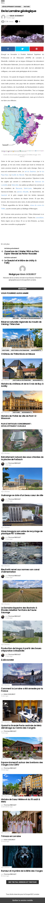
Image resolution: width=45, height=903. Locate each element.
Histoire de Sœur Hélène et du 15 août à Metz (20, 800)
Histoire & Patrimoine (20, 350)
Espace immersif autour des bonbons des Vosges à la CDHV (22, 763)
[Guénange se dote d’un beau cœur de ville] (22, 479)
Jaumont (4, 195)
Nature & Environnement (31, 318)
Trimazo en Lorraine (11, 836)
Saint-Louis (28, 188)
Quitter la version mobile (22, 900)
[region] (22, 233)
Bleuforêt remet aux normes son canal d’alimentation (20, 570)
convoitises (39, 217)
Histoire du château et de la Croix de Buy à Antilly (22, 385)
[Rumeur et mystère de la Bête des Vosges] (22, 857)
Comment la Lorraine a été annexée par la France (22, 689)
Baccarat (19, 188)
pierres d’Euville (22, 192)
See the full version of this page (22, 882)
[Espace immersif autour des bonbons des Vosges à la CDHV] (22, 748)
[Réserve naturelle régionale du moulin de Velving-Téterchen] (22, 308)
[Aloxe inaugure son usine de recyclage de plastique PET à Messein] (22, 515)
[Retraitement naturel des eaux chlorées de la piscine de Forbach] (22, 440)
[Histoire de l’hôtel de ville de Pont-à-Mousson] (22, 402)
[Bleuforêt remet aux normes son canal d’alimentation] (22, 553)
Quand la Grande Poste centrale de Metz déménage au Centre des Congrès (21, 726)
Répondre (22, 289)
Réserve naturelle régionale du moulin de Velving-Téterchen (21, 323)
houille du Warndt (18, 175)
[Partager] (8, 49)
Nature (16, 318)
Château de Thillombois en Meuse (18, 353)
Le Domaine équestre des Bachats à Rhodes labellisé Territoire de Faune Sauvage (19, 610)
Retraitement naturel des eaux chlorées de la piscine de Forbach (22, 458)
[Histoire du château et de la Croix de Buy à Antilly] (22, 369)
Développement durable (13, 426)
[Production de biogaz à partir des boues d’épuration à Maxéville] (22, 632)
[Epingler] (37, 49)
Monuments (36, 350)
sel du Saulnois (30, 171)
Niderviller (15, 185)
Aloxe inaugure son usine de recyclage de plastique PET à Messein (22, 532)
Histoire (5, 350)
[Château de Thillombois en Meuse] (22, 340)
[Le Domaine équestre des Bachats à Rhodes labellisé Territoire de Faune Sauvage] (22, 591)
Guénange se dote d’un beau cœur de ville (22, 495)
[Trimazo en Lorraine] (22, 822)
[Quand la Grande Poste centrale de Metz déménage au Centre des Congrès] (22, 711)
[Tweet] (22, 49)
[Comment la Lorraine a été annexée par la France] (22, 674)
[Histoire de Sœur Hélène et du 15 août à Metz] (22, 785)
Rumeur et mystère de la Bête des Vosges (22, 870)
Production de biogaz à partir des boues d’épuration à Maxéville (21, 649)
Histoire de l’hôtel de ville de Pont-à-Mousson (19, 417)
